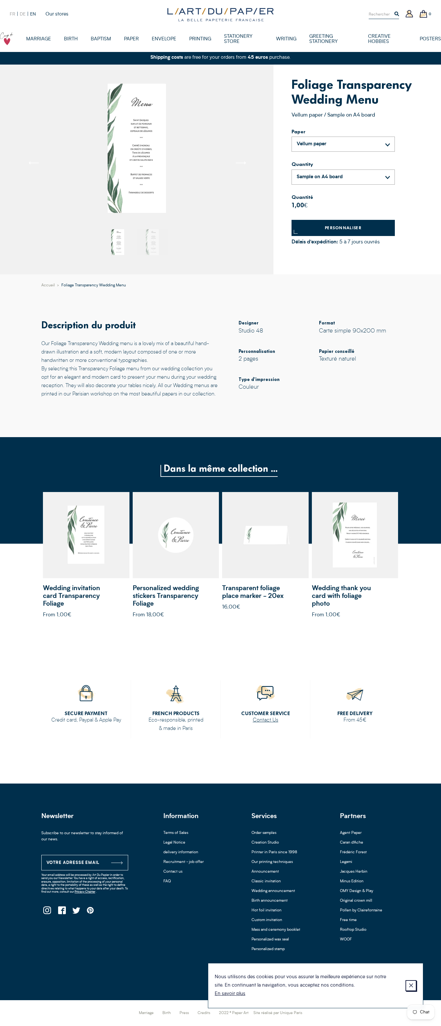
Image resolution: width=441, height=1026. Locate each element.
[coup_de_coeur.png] (6, 38)
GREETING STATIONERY (323, 39)
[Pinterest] (90, 912)
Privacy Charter (85, 891)
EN (33, 14)
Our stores (57, 14)
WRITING (286, 39)
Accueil (48, 285)
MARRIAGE (38, 39)
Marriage (146, 1013)
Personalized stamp (268, 949)
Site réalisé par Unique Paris (277, 1013)
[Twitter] (76, 912)
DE (23, 14)
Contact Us (265, 720)
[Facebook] (61, 912)
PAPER (131, 39)
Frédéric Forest (353, 852)
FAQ (167, 881)
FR (12, 14)
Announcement (265, 872)
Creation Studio (265, 843)
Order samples (263, 833)
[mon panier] (423, 14)
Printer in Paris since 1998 (274, 852)
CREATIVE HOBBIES (379, 39)
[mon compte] (409, 14)
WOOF (346, 939)
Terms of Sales (175, 833)
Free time (348, 920)
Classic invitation (266, 881)
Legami (346, 862)
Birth (166, 1013)
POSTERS (430, 39)
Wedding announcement (273, 891)
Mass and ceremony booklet (275, 930)
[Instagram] (47, 912)
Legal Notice (174, 843)
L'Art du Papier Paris (220, 14)
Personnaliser (343, 227)
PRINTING (200, 39)
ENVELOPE (164, 39)
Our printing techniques (272, 862)
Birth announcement (269, 901)
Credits (204, 1013)
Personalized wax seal (270, 939)
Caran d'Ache (351, 843)
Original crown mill (356, 901)
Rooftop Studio (353, 930)
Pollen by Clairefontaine (361, 910)
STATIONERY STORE (238, 39)
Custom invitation (266, 920)
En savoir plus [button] (230, 993)
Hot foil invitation (266, 910)
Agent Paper (351, 833)
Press (184, 1013)
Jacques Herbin (353, 872)
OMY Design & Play (356, 891)
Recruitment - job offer (183, 862)
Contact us (172, 872)
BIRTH (71, 39)
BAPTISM (101, 39)
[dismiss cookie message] (410, 985)
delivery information (180, 852)
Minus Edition (352, 881)
